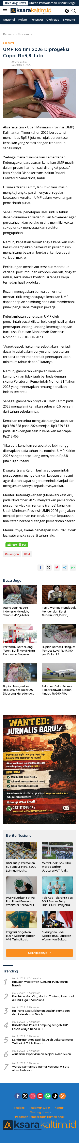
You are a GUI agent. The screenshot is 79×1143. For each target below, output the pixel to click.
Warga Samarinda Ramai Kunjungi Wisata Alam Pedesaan (40, 1068)
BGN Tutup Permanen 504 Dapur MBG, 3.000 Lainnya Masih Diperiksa (21, 866)
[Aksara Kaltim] (30, 11)
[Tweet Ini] (49, 568)
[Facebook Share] (40, 568)
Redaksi (19, 1108)
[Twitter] (25, 1096)
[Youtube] (40, 1096)
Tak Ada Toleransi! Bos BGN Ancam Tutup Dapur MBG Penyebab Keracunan (57, 901)
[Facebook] (17, 1096)
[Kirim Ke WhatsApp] (73, 568)
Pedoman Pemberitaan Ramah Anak (40, 1117)
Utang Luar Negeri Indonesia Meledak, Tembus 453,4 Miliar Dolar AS (16, 611)
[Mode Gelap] (67, 10)
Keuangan (12, 554)
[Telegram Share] (65, 568)
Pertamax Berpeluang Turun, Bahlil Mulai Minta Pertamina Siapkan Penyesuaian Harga (19, 650)
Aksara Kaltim (19, 62)
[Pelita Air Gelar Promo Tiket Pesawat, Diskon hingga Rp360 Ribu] (59, 672)
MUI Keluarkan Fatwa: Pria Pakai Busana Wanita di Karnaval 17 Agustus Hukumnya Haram (20, 901)
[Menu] (6, 10)
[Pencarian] (73, 10)
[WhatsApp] (47, 1096)
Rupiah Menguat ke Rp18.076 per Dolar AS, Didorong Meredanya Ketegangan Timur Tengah (18, 690)
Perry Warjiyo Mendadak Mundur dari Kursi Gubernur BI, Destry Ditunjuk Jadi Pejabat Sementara (59, 611)
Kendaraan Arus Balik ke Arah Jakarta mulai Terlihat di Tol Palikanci (42, 1041)
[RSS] (62, 1096)
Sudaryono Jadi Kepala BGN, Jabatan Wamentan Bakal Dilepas (56, 935)
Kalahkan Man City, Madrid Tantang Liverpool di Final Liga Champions (43, 998)
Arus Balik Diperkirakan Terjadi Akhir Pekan (41, 1054)
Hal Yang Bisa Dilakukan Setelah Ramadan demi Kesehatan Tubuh (41, 1012)
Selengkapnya (38, 953)
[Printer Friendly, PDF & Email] (16, 544)
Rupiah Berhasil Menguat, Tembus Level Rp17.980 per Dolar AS (59, 650)
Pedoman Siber (40, 1108)
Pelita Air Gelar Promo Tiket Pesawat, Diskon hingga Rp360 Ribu (57, 689)
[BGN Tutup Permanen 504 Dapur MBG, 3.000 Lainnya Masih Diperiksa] (21, 850)
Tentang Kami (39, 1112)
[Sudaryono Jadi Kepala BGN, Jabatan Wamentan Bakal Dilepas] (57, 919)
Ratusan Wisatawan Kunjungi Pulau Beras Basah (40, 983)
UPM (27, 554)
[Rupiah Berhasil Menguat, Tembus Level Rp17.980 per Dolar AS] (59, 633)
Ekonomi (8, 43)
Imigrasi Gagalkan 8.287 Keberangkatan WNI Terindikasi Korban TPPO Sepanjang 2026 (20, 935)
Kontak (59, 1108)
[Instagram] (32, 1096)
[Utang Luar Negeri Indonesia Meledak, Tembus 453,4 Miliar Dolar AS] (20, 594)
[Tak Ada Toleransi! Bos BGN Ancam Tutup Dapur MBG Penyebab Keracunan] (57, 885)
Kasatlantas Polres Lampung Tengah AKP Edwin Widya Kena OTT (40, 1027)
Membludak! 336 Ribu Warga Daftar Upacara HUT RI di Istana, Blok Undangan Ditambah (57, 866)
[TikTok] (55, 1096)
